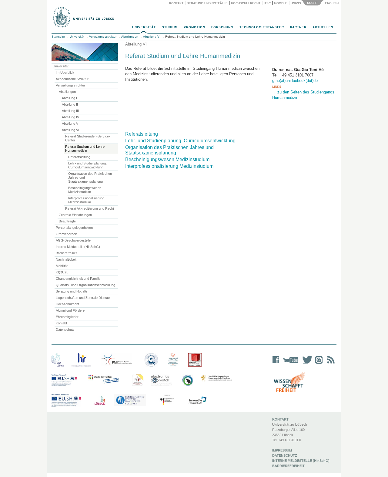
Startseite (58, 36)
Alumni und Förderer (71, 310)
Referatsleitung (79, 157)
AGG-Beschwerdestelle (73, 240)
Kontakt (176, 3)
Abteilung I (69, 98)
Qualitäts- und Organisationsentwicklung (85, 285)
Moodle (280, 3)
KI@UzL (62, 272)
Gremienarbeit (66, 234)
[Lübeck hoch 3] (99, 400)
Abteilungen (67, 91)
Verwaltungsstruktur (102, 36)
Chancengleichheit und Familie (78, 278)
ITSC (267, 3)
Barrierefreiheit (66, 253)
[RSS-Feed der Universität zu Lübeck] (330, 363)
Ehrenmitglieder (67, 317)
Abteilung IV (70, 117)
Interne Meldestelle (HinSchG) (78, 247)
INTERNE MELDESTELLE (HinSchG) (300, 460)
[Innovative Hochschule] (197, 400)
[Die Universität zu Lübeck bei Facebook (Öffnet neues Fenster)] (276, 363)
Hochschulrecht (245, 3)
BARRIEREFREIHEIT (288, 466)
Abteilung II (70, 104)
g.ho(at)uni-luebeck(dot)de (295, 80)
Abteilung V (70, 123)
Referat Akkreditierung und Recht (89, 208)
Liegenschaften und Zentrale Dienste (83, 297)
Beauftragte (67, 221)
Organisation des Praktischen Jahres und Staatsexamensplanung (90, 177)
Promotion (194, 27)
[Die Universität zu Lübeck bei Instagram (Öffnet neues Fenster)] (318, 363)
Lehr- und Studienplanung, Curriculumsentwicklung (87, 165)
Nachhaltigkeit (66, 259)
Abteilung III (70, 111)
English (332, 3)
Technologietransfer (261, 27)
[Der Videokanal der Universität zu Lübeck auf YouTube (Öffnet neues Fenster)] (289, 363)
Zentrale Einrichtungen (75, 215)
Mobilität (62, 266)
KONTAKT (280, 419)
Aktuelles (323, 27)
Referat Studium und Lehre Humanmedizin (85, 148)
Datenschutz (65, 329)
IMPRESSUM (282, 450)
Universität (144, 27)
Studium (170, 27)
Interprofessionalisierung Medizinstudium (86, 200)
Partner (298, 27)
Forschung (222, 27)
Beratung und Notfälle (207, 3)
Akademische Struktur (72, 79)
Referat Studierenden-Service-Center (87, 138)
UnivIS (296, 3)
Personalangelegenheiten (74, 227)
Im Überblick (65, 72)
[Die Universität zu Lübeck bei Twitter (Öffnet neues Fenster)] (305, 363)
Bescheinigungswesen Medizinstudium (84, 190)
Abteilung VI (70, 130)
